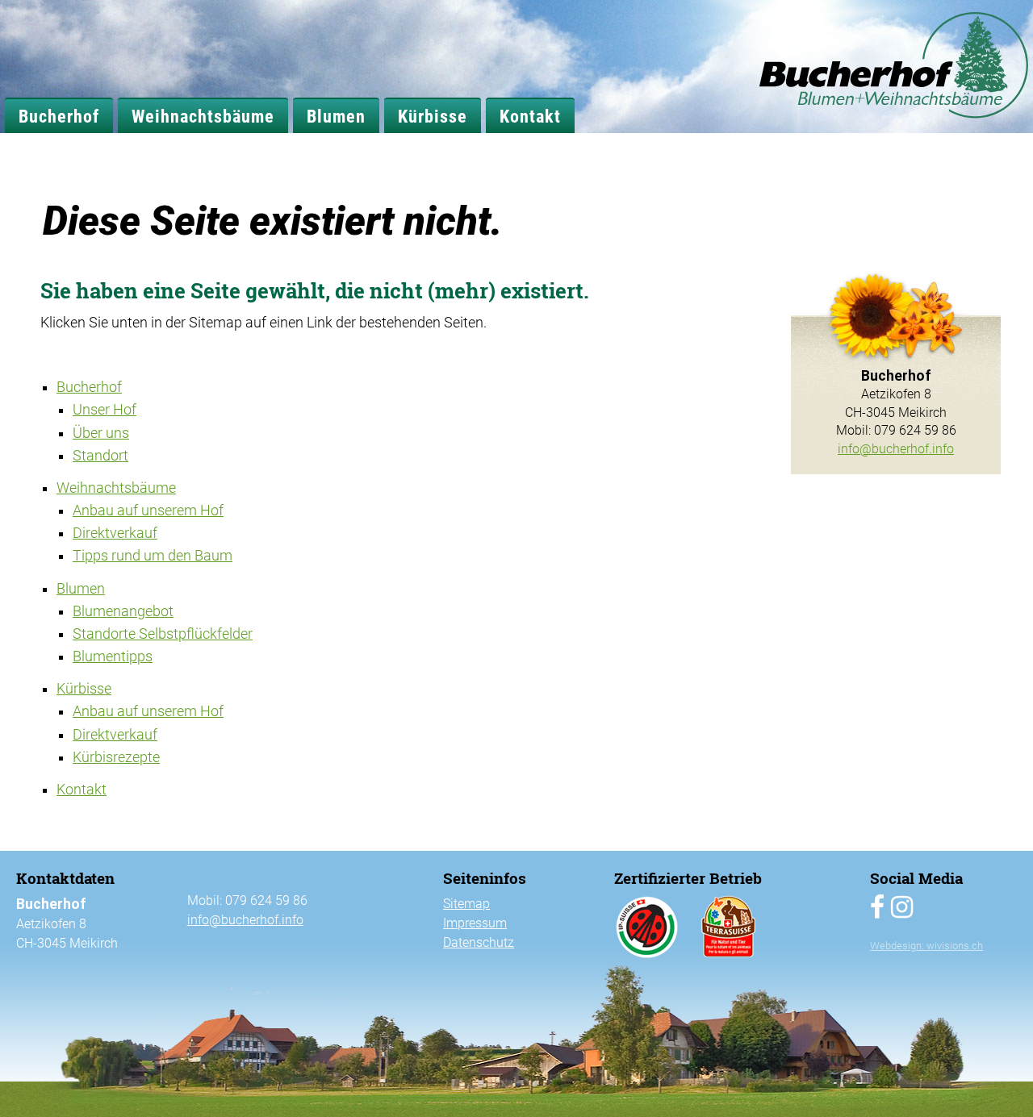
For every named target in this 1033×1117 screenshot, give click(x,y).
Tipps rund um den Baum (152, 556)
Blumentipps (113, 656)
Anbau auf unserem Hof (148, 510)
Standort (100, 456)
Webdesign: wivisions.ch (926, 946)
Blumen (336, 116)
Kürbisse (432, 116)
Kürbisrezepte (116, 757)
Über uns (101, 433)
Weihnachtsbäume (203, 116)
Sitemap (466, 903)
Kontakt (530, 116)
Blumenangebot (123, 611)
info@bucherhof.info (896, 448)
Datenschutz (478, 942)
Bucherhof (59, 116)
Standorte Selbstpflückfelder (163, 634)
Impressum (475, 923)
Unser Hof (104, 410)
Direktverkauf (115, 533)
